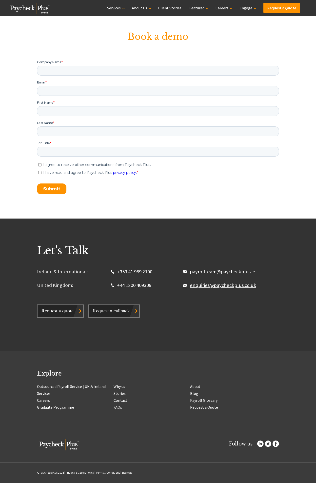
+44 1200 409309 (133, 285)
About (195, 386)
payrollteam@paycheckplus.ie (222, 271)
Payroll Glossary (203, 400)
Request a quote (57, 310)
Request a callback (111, 310)
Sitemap (127, 472)
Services (114, 7)
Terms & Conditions (108, 472)
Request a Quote (281, 7)
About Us (139, 7)
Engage (245, 7)
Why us (119, 386)
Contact (120, 400)
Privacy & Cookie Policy (80, 472)
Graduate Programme (55, 407)
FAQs (118, 407)
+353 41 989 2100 (134, 271)
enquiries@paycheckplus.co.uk (223, 285)
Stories (120, 393)
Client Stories (169, 7)
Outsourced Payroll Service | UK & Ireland (71, 386)
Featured (196, 7)
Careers (222, 7)
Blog (194, 393)
